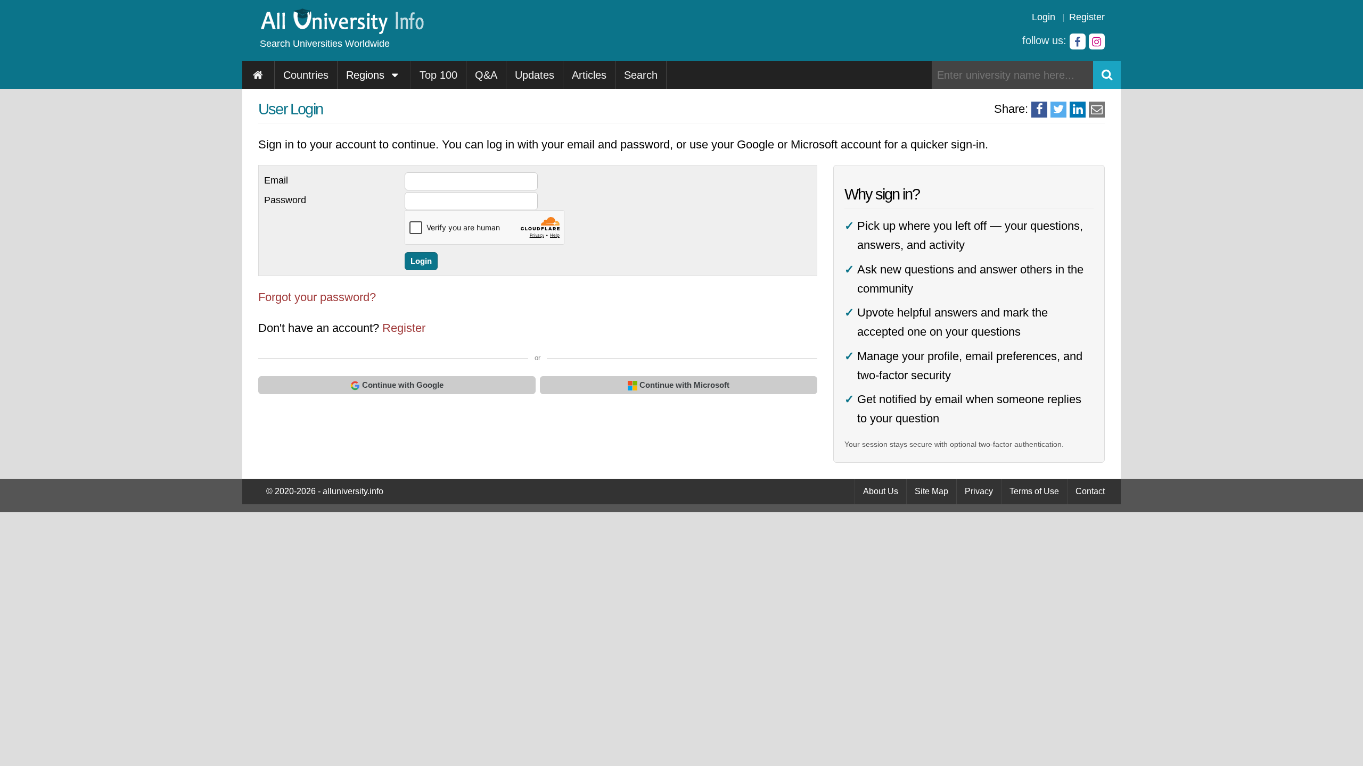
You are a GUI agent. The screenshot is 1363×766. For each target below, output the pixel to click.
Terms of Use (1034, 491)
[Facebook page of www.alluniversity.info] (1078, 41)
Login (1043, 17)
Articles (589, 75)
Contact (1090, 491)
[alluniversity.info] (341, 30)
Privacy (979, 491)
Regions (367, 75)
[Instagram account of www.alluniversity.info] (1097, 41)
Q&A (486, 75)
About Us (880, 491)
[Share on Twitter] (1058, 110)
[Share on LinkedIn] (1078, 110)
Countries (306, 75)
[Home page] (258, 75)
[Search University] (1107, 75)
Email (276, 180)
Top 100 (438, 75)
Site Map (931, 491)
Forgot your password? (317, 297)
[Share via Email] (1097, 110)
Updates (534, 75)
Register (1087, 17)
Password (285, 200)
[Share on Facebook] (1039, 110)
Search (641, 75)
